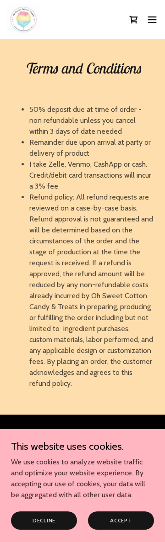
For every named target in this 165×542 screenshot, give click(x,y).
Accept (121, 520)
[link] (23, 20)
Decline (44, 520)
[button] (134, 20)
